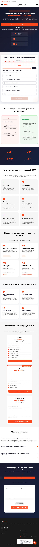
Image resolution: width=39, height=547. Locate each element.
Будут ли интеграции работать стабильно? (13, 446)
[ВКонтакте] (7, 528)
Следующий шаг (18, 98)
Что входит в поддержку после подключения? (13, 457)
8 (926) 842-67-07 (22, 4)
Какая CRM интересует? (19, 497)
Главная (2, 1)
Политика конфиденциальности (26, 544)
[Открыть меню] (37, 5)
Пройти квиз (19, 477)
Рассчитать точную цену (21, 360)
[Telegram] (5, 528)
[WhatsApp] (2, 528)
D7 (4, 5)
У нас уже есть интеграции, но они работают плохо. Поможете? (15, 454)
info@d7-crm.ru (24, 534)
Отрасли (3, 533)
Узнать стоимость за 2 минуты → (19, 24)
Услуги (6, 1)
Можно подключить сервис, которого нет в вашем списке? (17, 450)
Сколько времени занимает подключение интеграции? (16, 438)
